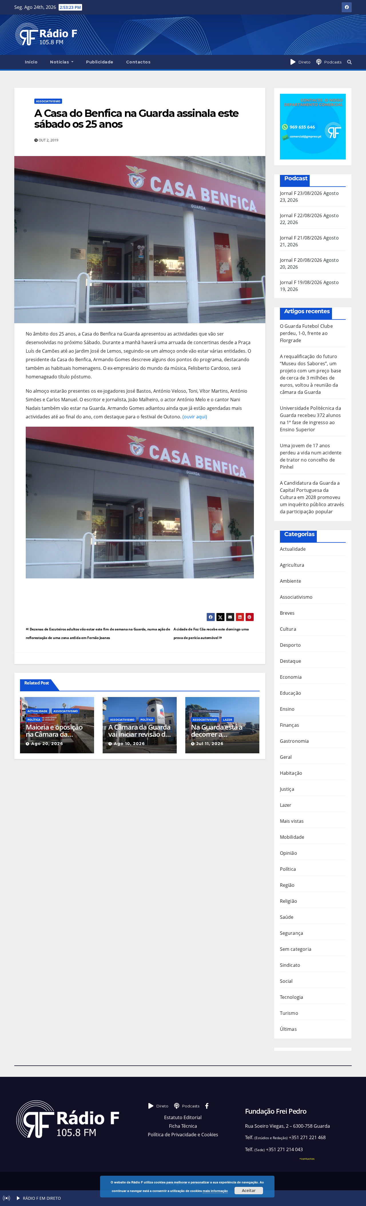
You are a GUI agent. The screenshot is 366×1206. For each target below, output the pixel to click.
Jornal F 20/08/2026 (301, 260)
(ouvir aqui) (194, 417)
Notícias (60, 62)
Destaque (290, 661)
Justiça (287, 789)
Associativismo (48, 101)
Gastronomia (294, 741)
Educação (290, 693)
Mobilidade (292, 837)
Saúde (287, 917)
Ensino (287, 709)
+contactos (307, 1159)
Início (31, 62)
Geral (286, 757)
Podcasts (332, 62)
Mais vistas (292, 821)
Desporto (290, 645)
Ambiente (290, 581)
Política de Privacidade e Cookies (183, 1134)
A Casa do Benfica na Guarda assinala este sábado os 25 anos (136, 118)
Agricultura (292, 565)
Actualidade (37, 711)
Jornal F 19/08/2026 (301, 282)
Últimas (288, 1029)
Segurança (291, 933)
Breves (287, 613)
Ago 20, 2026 (47, 743)
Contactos (138, 62)
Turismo (289, 1013)
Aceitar (249, 1190)
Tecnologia (291, 997)
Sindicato (290, 965)
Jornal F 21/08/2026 (301, 238)
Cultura (288, 629)
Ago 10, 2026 (129, 743)
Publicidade (100, 62)
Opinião (288, 853)
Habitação (291, 773)
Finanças (289, 725)
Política (33, 720)
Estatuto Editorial (183, 1117)
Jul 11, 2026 (210, 743)
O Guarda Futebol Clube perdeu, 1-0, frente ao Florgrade (306, 333)
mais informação (215, 1191)
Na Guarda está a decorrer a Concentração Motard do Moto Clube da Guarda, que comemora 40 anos (218, 730)
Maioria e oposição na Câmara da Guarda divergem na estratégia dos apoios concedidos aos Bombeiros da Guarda (56, 730)
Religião (288, 901)
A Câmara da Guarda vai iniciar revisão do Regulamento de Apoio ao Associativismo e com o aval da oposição (139, 730)
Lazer (227, 720)
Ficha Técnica (183, 1126)
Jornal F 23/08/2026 (301, 193)
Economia (291, 677)
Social (286, 981)
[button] (349, 62)
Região (287, 885)
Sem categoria (296, 949)
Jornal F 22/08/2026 (301, 215)
